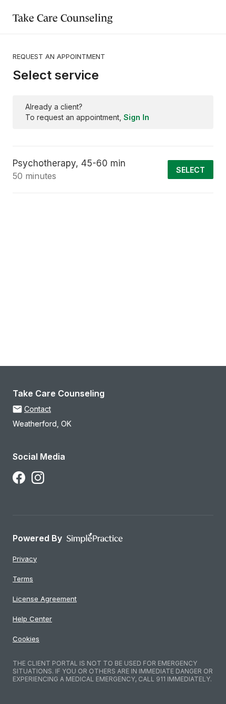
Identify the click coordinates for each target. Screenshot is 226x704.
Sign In (136, 117)
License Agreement (45, 598)
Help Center (32, 618)
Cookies (26, 638)
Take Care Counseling (62, 16)
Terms (23, 578)
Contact (37, 408)
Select (190, 169)
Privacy (25, 558)
